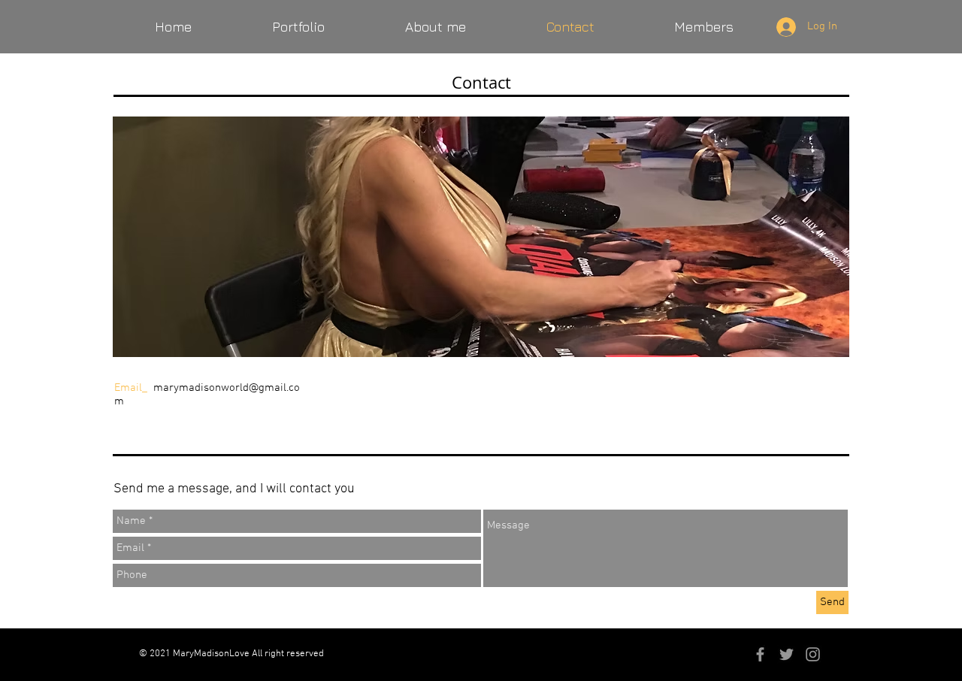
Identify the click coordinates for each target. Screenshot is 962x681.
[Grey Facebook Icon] (760, 654)
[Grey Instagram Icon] (812, 654)
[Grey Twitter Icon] (786, 654)
